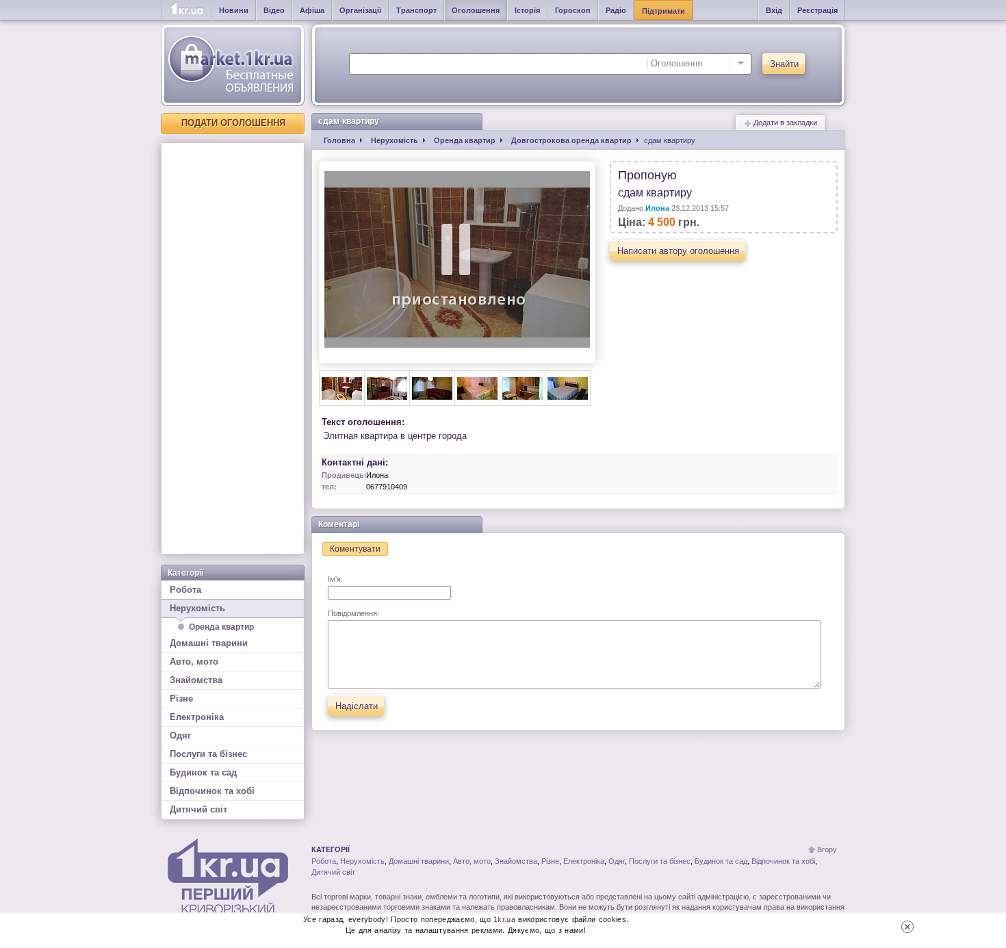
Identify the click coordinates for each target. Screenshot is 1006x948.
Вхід (774, 10)
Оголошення (476, 10)
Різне (181, 698)
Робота (185, 590)
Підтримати (663, 11)
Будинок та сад (203, 772)
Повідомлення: (353, 613)
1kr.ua (504, 919)
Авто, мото (194, 661)
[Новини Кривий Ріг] (186, 10)
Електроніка (197, 717)
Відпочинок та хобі (212, 791)
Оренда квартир (221, 627)
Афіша (312, 10)
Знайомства (196, 680)
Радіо (616, 10)
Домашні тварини (209, 643)
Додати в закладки (784, 122)
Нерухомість (197, 608)
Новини (233, 10)
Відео (274, 10)
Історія (527, 10)
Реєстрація (817, 10)
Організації (360, 10)
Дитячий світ (198, 809)
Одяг (180, 735)
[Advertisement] (232, 348)
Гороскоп (573, 10)
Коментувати (355, 549)
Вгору (827, 849)
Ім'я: (335, 579)
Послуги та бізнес (208, 754)
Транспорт (416, 10)
